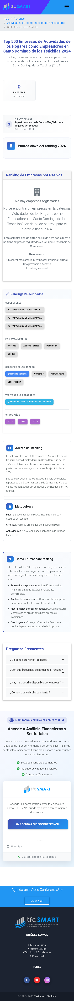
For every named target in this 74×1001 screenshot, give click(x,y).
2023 (22, 421)
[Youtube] (37, 980)
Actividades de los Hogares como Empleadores (36, 22)
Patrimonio (51, 345)
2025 (35, 421)
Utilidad (11, 354)
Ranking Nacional (18, 373)
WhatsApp (16, 846)
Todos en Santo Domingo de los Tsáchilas (30, 401)
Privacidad (37, 956)
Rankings (19, 18)
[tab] (37, 659)
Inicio (6, 18)
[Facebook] (27, 980)
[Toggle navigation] (66, 6)
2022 (10, 421)
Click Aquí (37, 900)
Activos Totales (31, 345)
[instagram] (47, 980)
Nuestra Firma (38, 945)
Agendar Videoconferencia (39, 824)
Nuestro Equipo (37, 948)
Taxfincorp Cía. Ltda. (45, 996)
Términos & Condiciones (37, 952)
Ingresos (12, 345)
